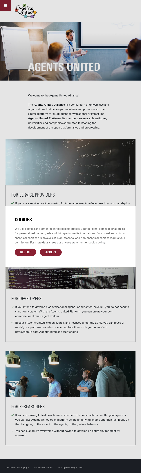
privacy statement (73, 242)
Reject (25, 252)
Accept (50, 252)
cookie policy (96, 242)
